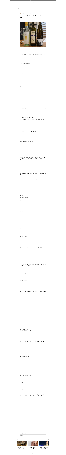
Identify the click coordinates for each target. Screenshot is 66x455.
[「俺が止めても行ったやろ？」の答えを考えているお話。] (33, 443)
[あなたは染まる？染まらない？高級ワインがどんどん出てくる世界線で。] (22, 443)
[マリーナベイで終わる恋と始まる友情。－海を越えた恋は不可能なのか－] (44, 443)
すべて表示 (48, 439)
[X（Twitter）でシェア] (22, 433)
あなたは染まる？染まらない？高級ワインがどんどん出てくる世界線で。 (22, 448)
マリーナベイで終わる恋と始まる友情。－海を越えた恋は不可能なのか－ (44, 448)
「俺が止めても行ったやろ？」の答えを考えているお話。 (33, 448)
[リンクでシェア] (25, 433)
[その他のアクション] (45, 13)
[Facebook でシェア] (20, 433)
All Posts (18, 8)
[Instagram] (33, 454)
